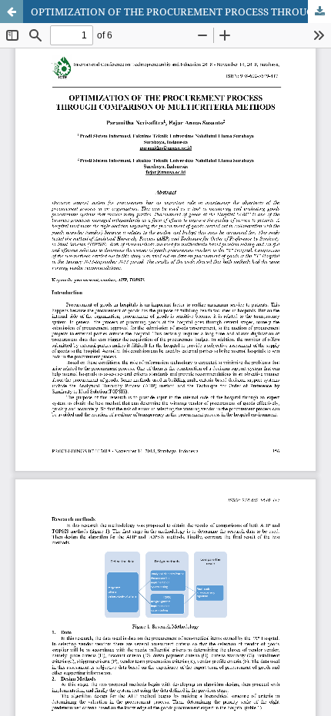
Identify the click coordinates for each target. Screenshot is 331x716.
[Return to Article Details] (11, 11)
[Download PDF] (319, 11)
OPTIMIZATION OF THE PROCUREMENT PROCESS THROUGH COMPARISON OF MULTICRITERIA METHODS (181, 11)
